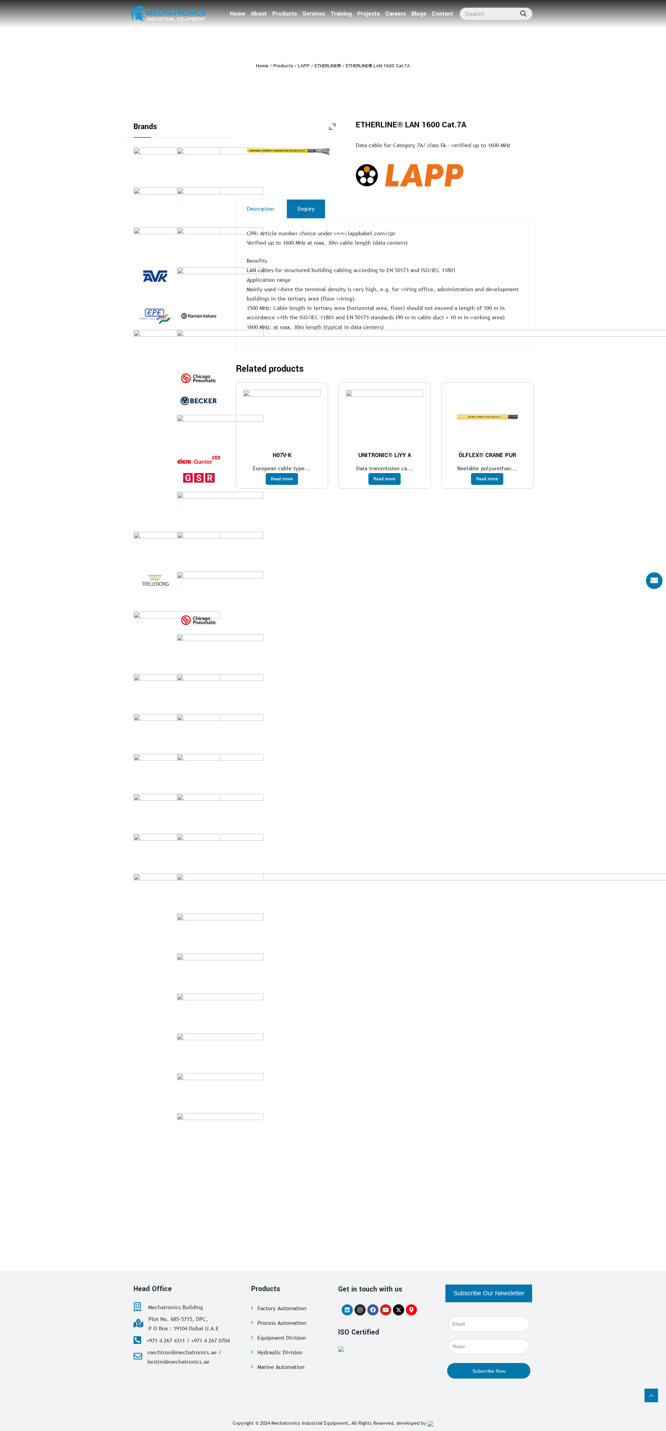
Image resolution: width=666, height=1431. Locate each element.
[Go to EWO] (220, 811)
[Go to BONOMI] (220, 1010)
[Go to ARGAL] (220, 1050)
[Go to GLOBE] (220, 165)
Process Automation (281, 1323)
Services (313, 14)
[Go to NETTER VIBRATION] (220, 731)
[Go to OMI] (220, 347)
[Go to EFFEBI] (220, 432)
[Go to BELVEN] (220, 549)
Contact (442, 14)
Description (260, 209)
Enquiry (306, 209)
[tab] (260, 208)
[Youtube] (385, 1309)
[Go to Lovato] (220, 651)
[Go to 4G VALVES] (220, 691)
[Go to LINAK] (220, 1090)
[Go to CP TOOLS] (198, 378)
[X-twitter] (398, 1309)
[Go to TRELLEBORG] (155, 580)
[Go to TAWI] (220, 771)
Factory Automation (281, 1308)
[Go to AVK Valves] (155, 276)
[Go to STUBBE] (220, 284)
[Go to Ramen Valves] (198, 316)
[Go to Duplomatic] (220, 1130)
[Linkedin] (347, 1309)
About (259, 14)
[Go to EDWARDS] (220, 244)
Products (284, 14)
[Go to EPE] (155, 316)
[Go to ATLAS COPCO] (220, 509)
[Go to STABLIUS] (220, 891)
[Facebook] (372, 1309)
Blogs (418, 14)
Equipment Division (281, 1337)
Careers (395, 14)
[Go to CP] (198, 620)
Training (341, 14)
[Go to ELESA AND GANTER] (198, 459)
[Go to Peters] (220, 931)
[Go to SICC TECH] (220, 851)
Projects (368, 14)
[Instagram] (360, 1309)
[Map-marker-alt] (411, 1309)
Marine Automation (281, 1367)
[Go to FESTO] (220, 204)
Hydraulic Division (279, 1352)
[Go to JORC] (220, 589)
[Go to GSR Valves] (198, 478)
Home (237, 14)
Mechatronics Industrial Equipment (309, 1423)
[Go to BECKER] (198, 401)
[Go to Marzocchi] (220, 970)
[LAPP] (445, 175)
